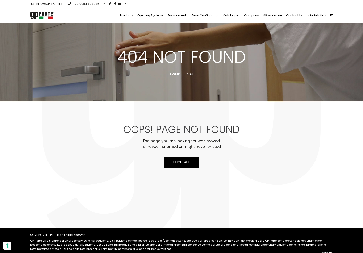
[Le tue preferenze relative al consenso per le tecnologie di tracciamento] (7, 246)
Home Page (181, 162)
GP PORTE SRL (43, 235)
